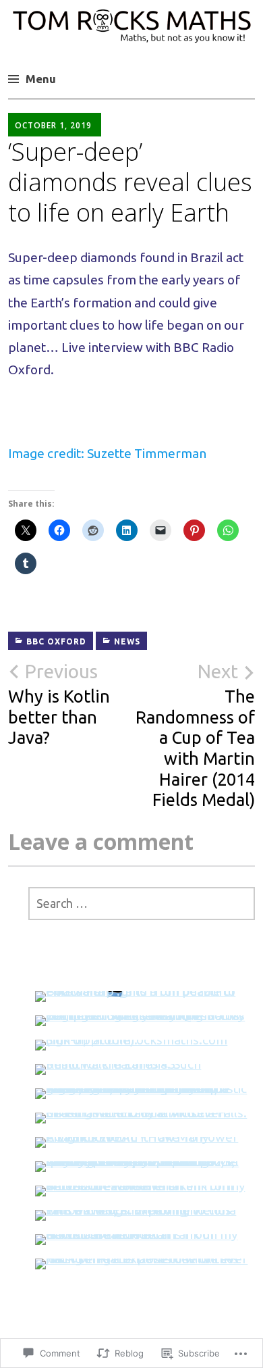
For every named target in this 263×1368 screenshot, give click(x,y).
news (127, 641)
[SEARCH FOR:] (141, 903)
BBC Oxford (56, 641)
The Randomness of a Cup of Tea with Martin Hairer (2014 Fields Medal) (195, 735)
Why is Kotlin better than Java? (59, 704)
